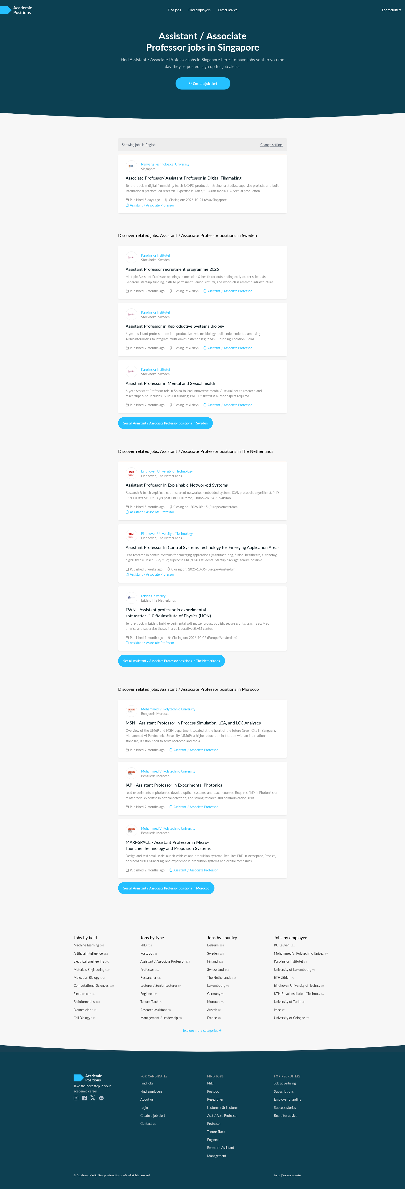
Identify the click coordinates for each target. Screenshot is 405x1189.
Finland (215, 961)
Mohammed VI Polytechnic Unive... (301, 953)
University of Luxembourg (294, 969)
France (214, 1017)
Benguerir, (148, 713)
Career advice (227, 10)
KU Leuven (284, 945)
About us (147, 1099)
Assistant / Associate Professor (151, 205)
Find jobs (174, 10)
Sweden (164, 259)
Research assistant (155, 1009)
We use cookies (291, 1175)
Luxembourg (218, 985)
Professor (149, 969)
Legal (277, 1175)
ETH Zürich (284, 977)
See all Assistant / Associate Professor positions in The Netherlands (171, 660)
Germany (215, 993)
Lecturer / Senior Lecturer (160, 985)
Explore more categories (201, 1030)
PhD (146, 945)
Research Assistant (220, 1147)
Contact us (148, 1123)
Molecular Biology (89, 977)
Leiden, (146, 600)
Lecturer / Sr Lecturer (222, 1107)
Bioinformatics (87, 1001)
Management (216, 1155)
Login (144, 1107)
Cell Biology (84, 1017)
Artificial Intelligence (91, 953)
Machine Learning (89, 945)
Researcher (150, 977)
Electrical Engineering (91, 961)
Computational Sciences (94, 985)
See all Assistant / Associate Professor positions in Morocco (166, 888)
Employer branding (287, 1099)
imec (279, 1009)
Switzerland (218, 969)
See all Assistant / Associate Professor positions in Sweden (165, 423)
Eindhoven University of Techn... (299, 985)
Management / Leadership (161, 1017)
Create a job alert (205, 83)
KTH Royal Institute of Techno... (299, 993)
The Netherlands (170, 475)
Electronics (84, 993)
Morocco (162, 713)
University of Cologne (291, 1017)
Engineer (148, 993)
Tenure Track (151, 1001)
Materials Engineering (91, 969)
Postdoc (148, 953)
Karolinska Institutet (155, 255)
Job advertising (285, 1083)
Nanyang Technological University (165, 164)
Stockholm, (149, 259)
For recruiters (391, 10)
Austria (214, 1009)
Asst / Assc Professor (222, 1115)
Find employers (199, 10)
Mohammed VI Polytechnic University (168, 709)
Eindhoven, (149, 475)
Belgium (215, 945)
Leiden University (153, 595)
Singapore (148, 168)
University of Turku (289, 1001)
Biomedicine (85, 1009)
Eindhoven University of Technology (167, 471)
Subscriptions (284, 1091)
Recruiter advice (285, 1115)
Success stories (285, 1107)
